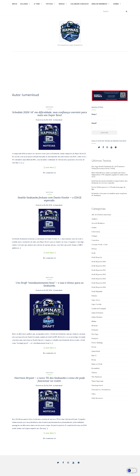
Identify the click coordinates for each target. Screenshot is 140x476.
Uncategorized (97, 385)
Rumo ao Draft (97, 364)
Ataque (94, 227)
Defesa (94, 249)
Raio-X (94, 355)
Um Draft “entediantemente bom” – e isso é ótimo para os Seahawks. (49, 284)
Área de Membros (99, 4)
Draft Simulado (97, 291)
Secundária (95, 368)
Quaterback (96, 351)
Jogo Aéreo (96, 300)
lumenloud (58, 120)
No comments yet (49, 173)
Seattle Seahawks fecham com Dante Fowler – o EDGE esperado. (49, 199)
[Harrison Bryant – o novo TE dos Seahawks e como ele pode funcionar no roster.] (49, 402)
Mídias (62, 4)
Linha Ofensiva (97, 317)
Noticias (49, 107)
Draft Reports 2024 (99, 279)
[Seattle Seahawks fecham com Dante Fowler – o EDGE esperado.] (49, 222)
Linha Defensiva (97, 313)
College (94, 236)
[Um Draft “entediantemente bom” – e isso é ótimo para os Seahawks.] (49, 312)
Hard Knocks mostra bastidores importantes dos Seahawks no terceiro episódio (109, 182)
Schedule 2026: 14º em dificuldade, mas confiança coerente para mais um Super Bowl (49, 114)
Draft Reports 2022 (99, 270)
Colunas (24, 4)
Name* (94, 114)
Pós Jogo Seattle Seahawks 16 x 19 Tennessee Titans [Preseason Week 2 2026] (108, 167)
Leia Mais (49, 167)
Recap (94, 360)
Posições (95, 338)
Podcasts (95, 330)
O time (37, 4)
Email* (94, 123)
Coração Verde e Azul (99, 244)
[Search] (126, 11)
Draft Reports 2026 (99, 287)
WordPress (82, 469)
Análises (94, 219)
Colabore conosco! (80, 4)
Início (14, 4)
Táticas (49, 4)
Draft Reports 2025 (99, 283)
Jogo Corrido (97, 304)
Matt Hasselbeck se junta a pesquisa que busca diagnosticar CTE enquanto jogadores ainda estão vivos (110, 175)
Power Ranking (97, 343)
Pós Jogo (95, 334)
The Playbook (97, 377)
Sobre (116, 4)
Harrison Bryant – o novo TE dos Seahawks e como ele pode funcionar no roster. (49, 379)
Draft (93, 253)
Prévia (94, 347)
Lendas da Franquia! (99, 309)
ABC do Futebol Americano (101, 215)
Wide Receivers (97, 398)
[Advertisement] (70, 69)
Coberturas (96, 232)
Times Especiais (97, 381)
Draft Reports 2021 (99, 266)
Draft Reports (97, 257)
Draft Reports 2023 (99, 274)
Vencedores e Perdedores (101, 390)
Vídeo (94, 394)
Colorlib (68, 469)
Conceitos (95, 240)
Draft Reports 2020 (99, 262)
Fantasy (94, 296)
